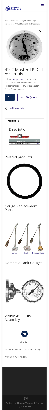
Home (7, 20)
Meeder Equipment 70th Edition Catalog (22, 349)
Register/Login (19, 79)
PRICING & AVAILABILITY (16, 357)
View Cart (24, 342)
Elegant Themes (25, 403)
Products (14, 20)
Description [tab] (13, 120)
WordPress (26, 406)
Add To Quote (28, 97)
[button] (40, 31)
